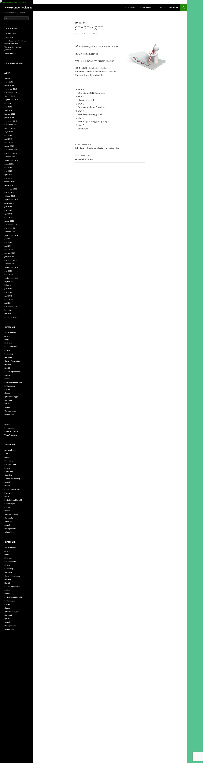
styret (94, 34)
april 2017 (8, 139)
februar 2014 (9, 253)
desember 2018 (10, 89)
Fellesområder (10, 347)
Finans (7, 350)
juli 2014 (7, 239)
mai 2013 (8, 271)
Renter (7, 389)
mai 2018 (8, 107)
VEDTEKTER (173, 7)
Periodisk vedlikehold (13, 382)
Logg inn (7, 424)
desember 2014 (10, 224)
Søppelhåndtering (84, 157)
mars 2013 (8, 274)
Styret (160, 7)
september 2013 (11, 267)
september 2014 (11, 235)
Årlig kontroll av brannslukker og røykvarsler (97, 146)
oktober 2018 (9, 96)
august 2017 (9, 132)
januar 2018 (9, 117)
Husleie (7, 364)
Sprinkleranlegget (11, 396)
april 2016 (8, 174)
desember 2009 (10, 317)
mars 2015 (8, 217)
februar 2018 (9, 114)
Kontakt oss (145, 7)
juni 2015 (8, 207)
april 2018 (8, 110)
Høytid (7, 368)
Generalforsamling (12, 361)
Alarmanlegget (10, 332)
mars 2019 (8, 82)
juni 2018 (8, 103)
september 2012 (11, 278)
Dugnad (7, 339)
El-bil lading (8, 343)
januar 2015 (9, 221)
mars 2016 (8, 178)
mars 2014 (8, 249)
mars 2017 (8, 142)
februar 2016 (9, 182)
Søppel (7, 407)
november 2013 (10, 260)
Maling (7, 375)
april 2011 (8, 303)
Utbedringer (9, 414)
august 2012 (9, 281)
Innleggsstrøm (10, 428)
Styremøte (80, 23)
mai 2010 (8, 314)
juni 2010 (8, 310)
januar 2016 (9, 185)
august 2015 (9, 203)
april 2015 (8, 214)
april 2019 (8, 78)
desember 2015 (10, 189)
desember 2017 (10, 121)
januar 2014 (9, 256)
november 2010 (10, 306)
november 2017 (10, 125)
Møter (7, 379)
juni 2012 (8, 289)
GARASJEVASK (10, 34)
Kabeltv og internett (12, 372)
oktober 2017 (9, 128)
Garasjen (8, 357)
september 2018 (11, 100)
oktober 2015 (9, 196)
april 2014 (8, 246)
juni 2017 (8, 135)
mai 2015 (8, 210)
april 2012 (8, 296)
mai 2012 (8, 292)
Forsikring (8, 354)
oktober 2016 (9, 157)
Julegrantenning (10, 53)
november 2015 (10, 192)
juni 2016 (8, 167)
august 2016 (9, 164)
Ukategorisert (10, 411)
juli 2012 (7, 285)
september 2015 (11, 199)
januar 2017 (9, 146)
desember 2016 (10, 149)
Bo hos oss (129, 7)
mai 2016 (8, 171)
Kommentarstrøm (11, 431)
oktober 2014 (9, 232)
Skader (7, 393)
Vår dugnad (8, 37)
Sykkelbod (8, 404)
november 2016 (10, 153)
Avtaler (7, 336)
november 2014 (10, 228)
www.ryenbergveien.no (18, 7)
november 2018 (10, 92)
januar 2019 (9, 85)
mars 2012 (8, 299)
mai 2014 (8, 242)
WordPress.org (10, 435)
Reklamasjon (9, 386)
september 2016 (11, 160)
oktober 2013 (9, 264)
